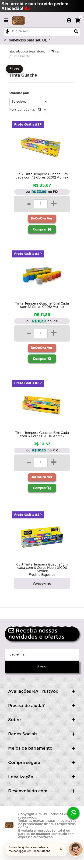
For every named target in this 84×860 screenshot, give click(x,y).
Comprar (40, 229)
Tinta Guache (21, 56)
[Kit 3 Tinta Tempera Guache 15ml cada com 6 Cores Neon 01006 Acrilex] (42, 538)
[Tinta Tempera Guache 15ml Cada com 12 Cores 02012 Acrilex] (42, 277)
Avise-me (42, 583)
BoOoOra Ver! (42, 218)
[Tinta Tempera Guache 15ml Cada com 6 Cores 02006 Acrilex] (42, 406)
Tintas (55, 51)
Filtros (14, 68)
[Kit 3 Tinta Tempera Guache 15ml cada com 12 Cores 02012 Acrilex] (42, 148)
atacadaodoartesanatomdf (27, 51)
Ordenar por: (19, 93)
